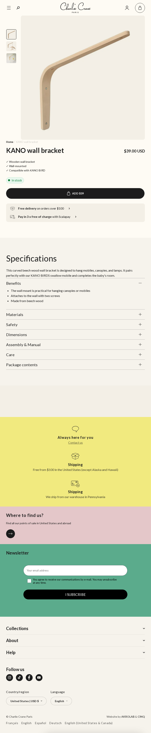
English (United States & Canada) (89, 723)
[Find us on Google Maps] (10, 533)
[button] (140, 8)
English (26, 723)
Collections (17, 628)
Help (11, 652)
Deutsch (55, 723)
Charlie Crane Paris (20, 716)
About (12, 640)
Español (40, 723)
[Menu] (9, 8)
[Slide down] (11, 134)
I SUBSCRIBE (75, 594)
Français (12, 723)
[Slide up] (11, 21)
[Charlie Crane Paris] (75, 8)
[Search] (18, 8)
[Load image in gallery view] (11, 34)
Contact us (75, 442)
